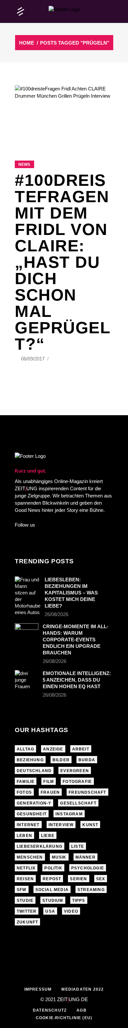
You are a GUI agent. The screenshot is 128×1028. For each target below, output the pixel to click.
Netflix (26, 868)
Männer (85, 857)
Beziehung (30, 760)
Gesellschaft (78, 803)
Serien (78, 879)
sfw (22, 889)
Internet (28, 825)
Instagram (69, 814)
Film (48, 781)
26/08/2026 (56, 614)
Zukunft (27, 922)
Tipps (78, 900)
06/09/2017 (33, 358)
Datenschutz (50, 1010)
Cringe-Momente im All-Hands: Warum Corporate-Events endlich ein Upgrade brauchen (75, 639)
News (24, 164)
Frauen (50, 792)
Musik (59, 857)
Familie (25, 781)
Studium (52, 900)
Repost (52, 879)
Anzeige (53, 749)
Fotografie (77, 781)
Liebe (47, 835)
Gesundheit (32, 814)
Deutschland (34, 770)
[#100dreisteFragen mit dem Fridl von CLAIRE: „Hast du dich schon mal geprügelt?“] (64, 114)
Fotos (24, 792)
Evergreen (74, 770)
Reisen (25, 879)
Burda (86, 760)
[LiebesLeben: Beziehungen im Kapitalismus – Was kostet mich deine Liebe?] (27, 596)
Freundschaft (87, 792)
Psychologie (87, 868)
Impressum (38, 989)
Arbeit (80, 749)
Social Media (52, 889)
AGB (81, 1010)
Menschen (30, 857)
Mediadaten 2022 (82, 989)
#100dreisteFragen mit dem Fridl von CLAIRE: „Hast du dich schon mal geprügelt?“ (63, 262)
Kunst (90, 825)
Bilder (61, 760)
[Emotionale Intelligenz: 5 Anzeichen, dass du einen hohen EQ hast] (26, 680)
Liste (77, 846)
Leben (24, 835)
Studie (25, 900)
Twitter (26, 911)
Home (26, 43)
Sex (100, 879)
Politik (53, 868)
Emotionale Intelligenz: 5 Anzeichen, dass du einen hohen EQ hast (77, 679)
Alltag (25, 749)
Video (71, 911)
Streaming (91, 889)
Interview (61, 825)
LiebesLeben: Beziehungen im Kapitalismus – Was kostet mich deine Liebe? (71, 593)
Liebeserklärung (39, 846)
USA (50, 911)
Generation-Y (34, 803)
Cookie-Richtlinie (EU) (64, 1018)
